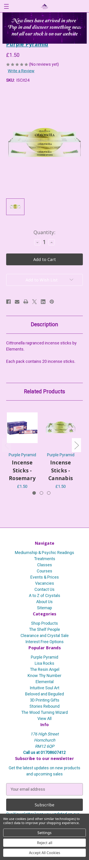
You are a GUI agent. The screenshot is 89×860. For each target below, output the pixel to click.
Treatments (44, 558)
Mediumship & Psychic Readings (44, 552)
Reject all (44, 842)
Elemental (45, 681)
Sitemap (44, 607)
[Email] (17, 302)
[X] (34, 302)
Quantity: (44, 232)
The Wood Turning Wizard (44, 712)
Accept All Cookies (44, 852)
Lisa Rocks (44, 663)
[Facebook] (8, 302)
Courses (44, 571)
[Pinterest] (52, 302)
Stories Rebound (44, 706)
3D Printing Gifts (44, 700)
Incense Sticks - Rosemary (22, 470)
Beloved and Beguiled (44, 694)
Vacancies (44, 583)
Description (44, 324)
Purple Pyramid (44, 657)
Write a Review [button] (21, 70)
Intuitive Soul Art (44, 687)
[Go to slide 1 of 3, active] (34, 493)
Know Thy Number (44, 675)
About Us (44, 601)
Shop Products (44, 623)
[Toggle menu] (6, 6)
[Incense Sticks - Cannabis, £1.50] (60, 427)
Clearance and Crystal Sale (45, 635)
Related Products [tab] (44, 392)
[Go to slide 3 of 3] (48, 493)
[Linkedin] (43, 302)
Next (76, 445)
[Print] (26, 302)
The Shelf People (44, 629)
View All (44, 718)
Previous (6, 445)
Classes (44, 564)
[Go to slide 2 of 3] (41, 493)
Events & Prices (44, 577)
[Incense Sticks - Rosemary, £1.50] (22, 427)
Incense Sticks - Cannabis (60, 470)
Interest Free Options (44, 641)
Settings (44, 832)
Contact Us (44, 589)
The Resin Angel (44, 669)
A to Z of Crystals (44, 595)
